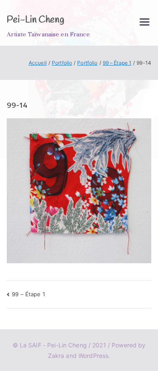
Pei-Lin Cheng (35, 20)
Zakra (56, 355)
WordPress (93, 355)
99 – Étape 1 (28, 294)
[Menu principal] (144, 22)
